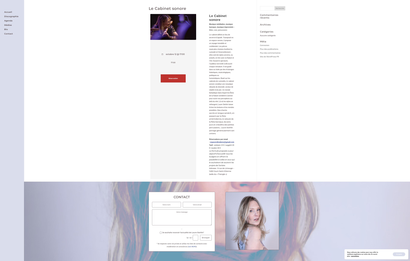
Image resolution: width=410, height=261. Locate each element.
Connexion (264, 45)
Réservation (173, 78)
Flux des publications (269, 49)
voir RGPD (192, 247)
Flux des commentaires (270, 53)
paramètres (355, 256)
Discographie (11, 16)
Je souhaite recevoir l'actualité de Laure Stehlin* (183, 233)
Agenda (8, 21)
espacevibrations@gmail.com (222, 142)
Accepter (399, 254)
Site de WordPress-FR (269, 57)
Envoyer (206, 238)
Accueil (8, 12)
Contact (8, 34)
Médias (8, 25)
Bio (6, 29)
